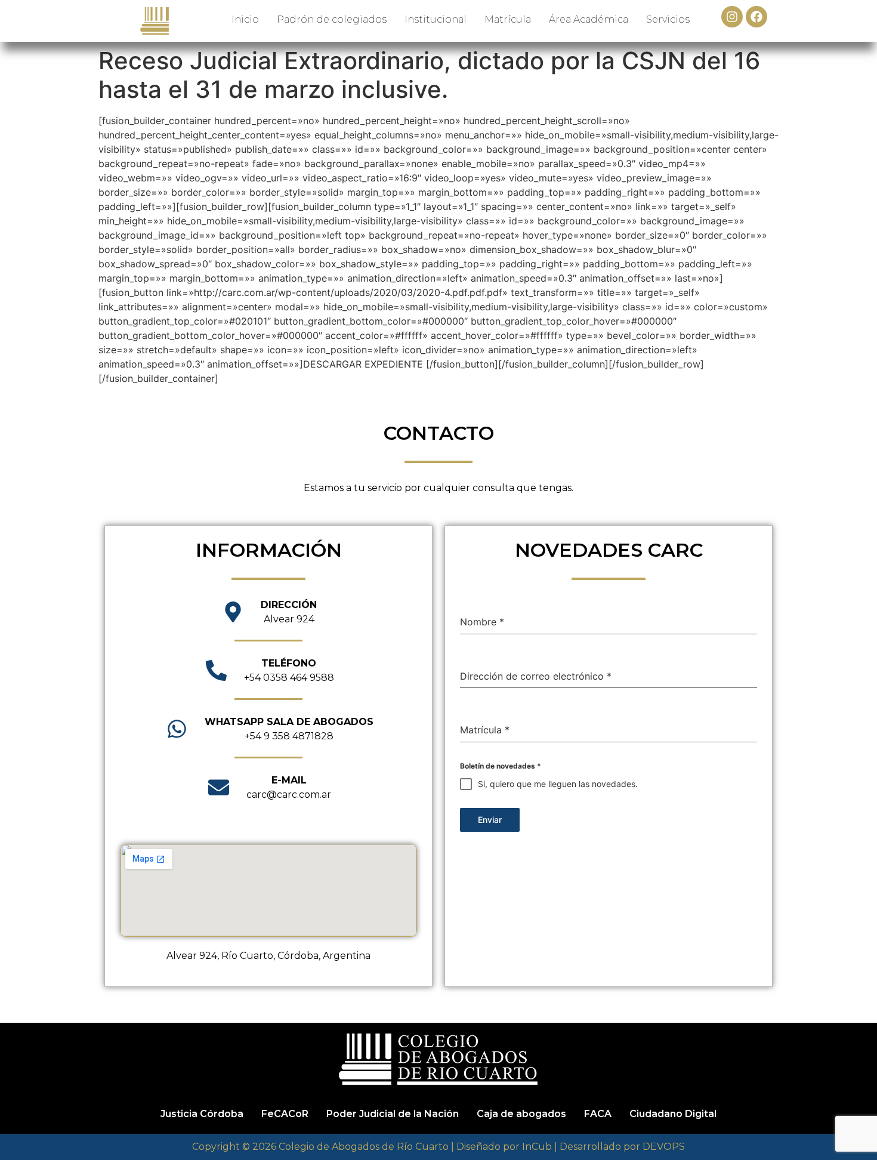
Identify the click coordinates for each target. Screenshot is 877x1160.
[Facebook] (756, 16)
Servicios (668, 19)
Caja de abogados (521, 1113)
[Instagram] (732, 16)
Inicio (245, 19)
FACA (598, 1113)
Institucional (435, 19)
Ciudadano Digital (673, 1113)
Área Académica (588, 19)
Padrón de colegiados (332, 19)
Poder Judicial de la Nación (392, 1113)
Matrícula (507, 19)
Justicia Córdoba (201, 1113)
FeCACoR (284, 1113)
